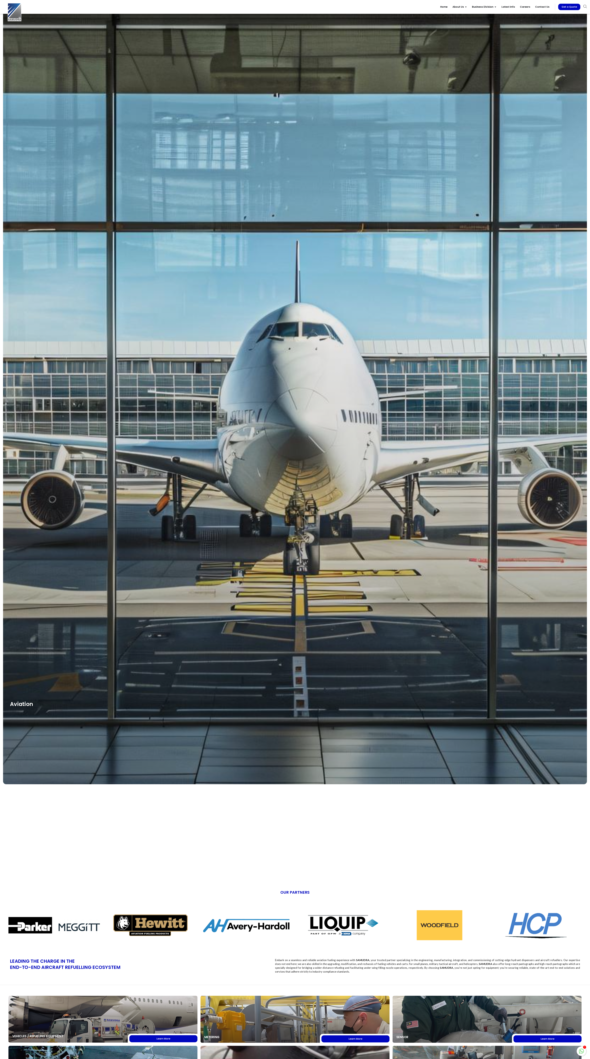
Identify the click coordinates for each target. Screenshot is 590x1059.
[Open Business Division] (495, 7)
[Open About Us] (466, 7)
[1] (581, 1052)
